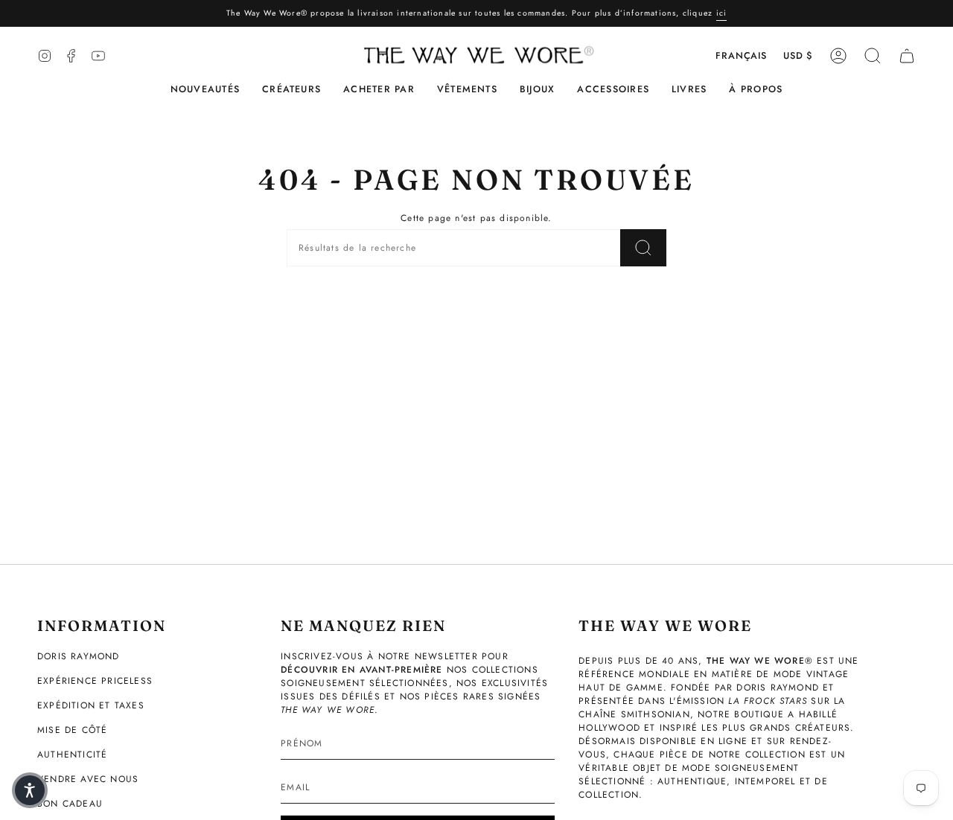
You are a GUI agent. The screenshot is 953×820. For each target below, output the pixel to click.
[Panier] (907, 55)
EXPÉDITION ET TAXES (90, 705)
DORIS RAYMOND (78, 656)
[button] (291, 89)
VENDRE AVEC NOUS (87, 779)
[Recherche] (643, 247)
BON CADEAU (70, 803)
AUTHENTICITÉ (72, 754)
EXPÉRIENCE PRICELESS (95, 681)
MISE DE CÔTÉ (72, 730)
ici (721, 13)
